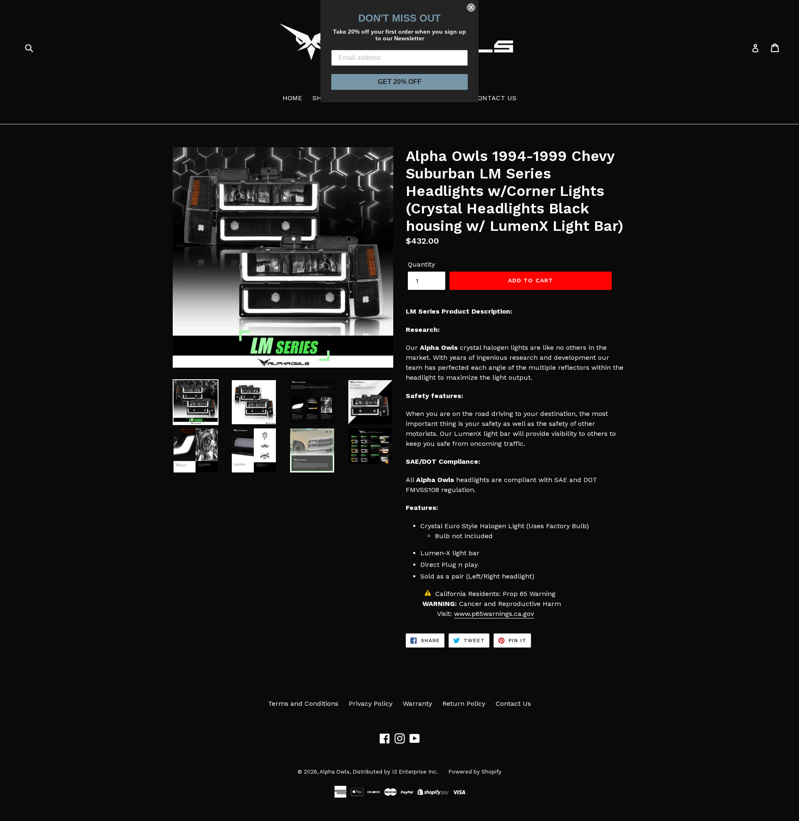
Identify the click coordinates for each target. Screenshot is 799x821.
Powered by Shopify (474, 772)
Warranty (417, 703)
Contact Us (513, 703)
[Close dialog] (471, 7)
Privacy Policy (370, 703)
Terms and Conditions (303, 703)
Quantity (421, 264)
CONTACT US (494, 98)
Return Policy (463, 703)
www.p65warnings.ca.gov (494, 614)
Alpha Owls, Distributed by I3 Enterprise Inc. (379, 772)
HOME (292, 98)
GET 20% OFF (400, 81)
